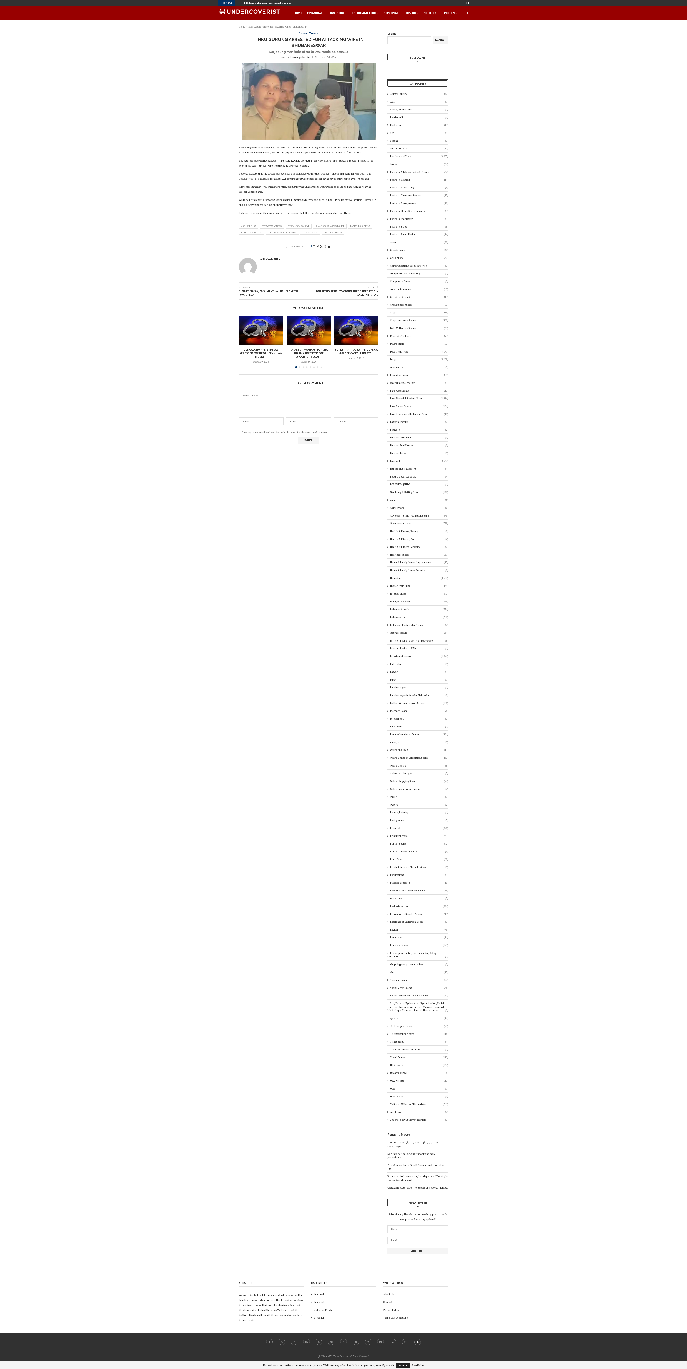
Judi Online (419, 664)
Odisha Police (310, 232)
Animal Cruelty (419, 93)
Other (419, 796)
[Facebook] (269, 1342)
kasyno (419, 671)
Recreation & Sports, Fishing (419, 914)
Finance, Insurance (419, 437)
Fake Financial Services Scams (419, 398)
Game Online (419, 507)
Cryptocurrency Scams (419, 320)
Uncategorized (419, 1072)
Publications (419, 874)
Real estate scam (419, 906)
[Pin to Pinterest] (325, 246)
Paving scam (419, 820)
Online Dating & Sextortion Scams (419, 757)
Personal (391, 13)
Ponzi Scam (419, 859)
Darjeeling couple (360, 226)
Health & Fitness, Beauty (419, 531)
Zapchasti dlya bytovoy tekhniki (419, 1119)
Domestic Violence (419, 336)
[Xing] (343, 1342)
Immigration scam (419, 601)
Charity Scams (419, 250)
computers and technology (419, 273)
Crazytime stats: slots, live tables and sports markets (417, 1187)
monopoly (419, 742)
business (419, 164)
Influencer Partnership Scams (419, 624)
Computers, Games (419, 281)
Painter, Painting (419, 812)
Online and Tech (363, 13)
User (419, 1088)
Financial (314, 13)
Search (391, 33)
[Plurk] (417, 1342)
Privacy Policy (391, 1310)
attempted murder (272, 226)
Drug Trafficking (419, 351)
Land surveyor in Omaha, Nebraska (419, 695)
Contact (387, 1302)
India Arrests (419, 617)
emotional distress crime (282, 232)
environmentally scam (419, 382)
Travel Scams (419, 1057)
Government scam (419, 523)
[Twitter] (282, 1342)
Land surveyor (419, 687)
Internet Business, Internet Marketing (419, 640)
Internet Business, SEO (419, 648)
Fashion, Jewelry (419, 421)
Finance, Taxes (419, 453)
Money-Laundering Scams (419, 734)
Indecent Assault (419, 609)
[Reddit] (356, 1342)
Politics (429, 13)
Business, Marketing (419, 218)
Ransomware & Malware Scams (419, 890)
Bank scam (419, 125)
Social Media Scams (419, 987)
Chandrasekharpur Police (329, 226)
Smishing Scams (419, 980)
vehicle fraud (419, 1096)
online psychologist (419, 773)
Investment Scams (419, 656)
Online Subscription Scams (419, 789)
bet (419, 132)
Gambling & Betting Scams (419, 492)
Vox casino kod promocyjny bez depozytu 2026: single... (275, 3)
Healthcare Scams (419, 554)
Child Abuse (419, 257)
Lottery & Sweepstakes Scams (419, 703)
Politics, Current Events (419, 851)
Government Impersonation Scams (419, 515)
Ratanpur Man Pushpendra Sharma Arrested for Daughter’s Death (309, 353)
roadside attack (333, 232)
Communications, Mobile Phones (419, 265)
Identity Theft (419, 593)
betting (419, 140)
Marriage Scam (419, 710)
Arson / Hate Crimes (419, 109)
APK (419, 101)
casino (419, 242)
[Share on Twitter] (321, 246)
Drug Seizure (419, 343)
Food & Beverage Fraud (419, 476)
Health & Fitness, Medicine (419, 546)
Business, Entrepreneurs (419, 203)
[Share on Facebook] (318, 246)
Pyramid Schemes (419, 882)
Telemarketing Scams (419, 1033)
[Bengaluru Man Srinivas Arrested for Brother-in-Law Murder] (261, 330)
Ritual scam (419, 937)
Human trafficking (419, 585)
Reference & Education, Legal (419, 921)
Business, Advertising (419, 187)
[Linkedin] (306, 1342)
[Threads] (393, 1342)
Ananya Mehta (301, 57)
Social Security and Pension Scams (419, 995)
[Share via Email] (329, 246)
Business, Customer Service (419, 195)
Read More (418, 1365)
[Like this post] (314, 246)
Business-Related (419, 179)
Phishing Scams (419, 835)
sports (419, 1018)
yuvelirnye (419, 1111)
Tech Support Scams (419, 1026)
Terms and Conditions (395, 1317)
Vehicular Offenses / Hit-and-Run (419, 1104)
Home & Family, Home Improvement (419, 562)
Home (298, 13)
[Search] (467, 13)
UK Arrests (419, 1065)
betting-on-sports (419, 148)
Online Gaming (419, 765)
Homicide (419, 578)
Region (449, 13)
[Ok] (368, 1342)
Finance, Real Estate (419, 445)
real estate (419, 898)
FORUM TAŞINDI (419, 484)
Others (419, 804)
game (419, 500)
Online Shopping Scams (419, 781)
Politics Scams (419, 843)
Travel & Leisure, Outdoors (419, 1049)
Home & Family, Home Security (419, 570)
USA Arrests (419, 1080)
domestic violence (251, 232)
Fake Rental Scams (419, 406)
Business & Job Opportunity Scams (419, 171)
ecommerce (419, 367)
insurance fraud (419, 632)
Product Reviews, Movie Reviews (419, 867)
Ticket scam (419, 1041)
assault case (248, 226)
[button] (237, 3)
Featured (419, 429)
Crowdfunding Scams (419, 304)
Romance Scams (419, 945)
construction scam (419, 289)
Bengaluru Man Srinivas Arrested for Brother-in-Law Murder (260, 353)
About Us (388, 1294)
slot (419, 972)
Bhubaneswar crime (298, 226)
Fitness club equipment (419, 468)
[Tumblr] (319, 1342)
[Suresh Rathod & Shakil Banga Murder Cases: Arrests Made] (356, 330)
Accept (403, 1365)
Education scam (419, 375)
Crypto (419, 312)
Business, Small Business (419, 234)
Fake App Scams (419, 390)
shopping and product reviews (419, 964)
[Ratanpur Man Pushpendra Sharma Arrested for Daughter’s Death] (309, 330)
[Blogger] (380, 1342)
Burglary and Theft (419, 156)
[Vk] (331, 1342)
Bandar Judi (419, 117)
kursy (419, 679)
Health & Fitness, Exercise (419, 539)
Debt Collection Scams (419, 328)
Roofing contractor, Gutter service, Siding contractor (417, 954)
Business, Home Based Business (419, 211)
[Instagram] (294, 1342)
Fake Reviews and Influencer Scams (419, 414)
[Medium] (405, 1342)
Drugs (411, 13)
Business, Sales (419, 226)
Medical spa (419, 718)
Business (337, 13)
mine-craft (419, 726)
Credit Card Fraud (419, 296)
